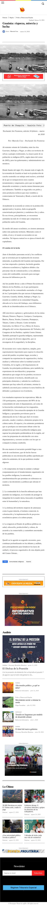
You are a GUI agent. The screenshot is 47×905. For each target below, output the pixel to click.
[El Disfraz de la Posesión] (23, 649)
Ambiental (18, 712)
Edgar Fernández (20, 705)
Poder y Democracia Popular (24, 17)
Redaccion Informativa (22, 690)
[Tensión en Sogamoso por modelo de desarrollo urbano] (8, 716)
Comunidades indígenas (16, 561)
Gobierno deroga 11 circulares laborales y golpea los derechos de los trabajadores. (34, 808)
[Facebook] (12, 37)
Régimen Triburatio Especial (23, 888)
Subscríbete (38, 873)
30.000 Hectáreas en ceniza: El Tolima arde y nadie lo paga (12, 807)
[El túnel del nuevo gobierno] (8, 731)
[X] (18, 37)
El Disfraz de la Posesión (15, 668)
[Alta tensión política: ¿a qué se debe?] (8, 687)
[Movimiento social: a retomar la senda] (8, 702)
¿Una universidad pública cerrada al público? (11, 836)
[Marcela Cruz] (4, 31)
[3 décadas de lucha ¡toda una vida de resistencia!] (34, 826)
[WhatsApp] (30, 37)
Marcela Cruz (14, 31)
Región (12, 17)
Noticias (5, 17)
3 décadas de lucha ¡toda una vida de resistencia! (33, 836)
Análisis (5, 665)
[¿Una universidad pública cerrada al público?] (13, 826)
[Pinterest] (24, 37)
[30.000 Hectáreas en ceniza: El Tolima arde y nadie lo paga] (13, 796)
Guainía (28, 561)
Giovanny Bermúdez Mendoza (17, 665)
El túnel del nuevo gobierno (26, 729)
